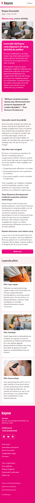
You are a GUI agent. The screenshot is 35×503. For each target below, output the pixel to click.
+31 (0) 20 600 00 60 (9, 431)
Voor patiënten (7, 466)
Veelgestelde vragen (9, 453)
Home (3, 14)
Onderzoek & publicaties (10, 472)
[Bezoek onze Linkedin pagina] (12, 436)
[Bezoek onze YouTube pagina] (8, 436)
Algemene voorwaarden (9, 486)
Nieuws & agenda (8, 469)
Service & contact (8, 450)
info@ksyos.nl (7, 428)
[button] (29, 3)
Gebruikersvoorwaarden (9, 490)
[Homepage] (7, 3)
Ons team (5, 456)
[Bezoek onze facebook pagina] (4, 436)
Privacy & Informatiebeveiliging (11, 483)
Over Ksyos (6, 444)
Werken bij (5, 475)
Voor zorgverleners (8, 463)
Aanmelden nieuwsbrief (10, 447)
